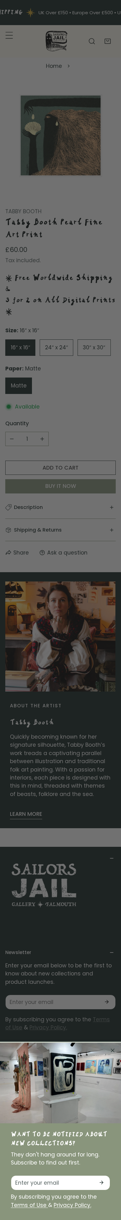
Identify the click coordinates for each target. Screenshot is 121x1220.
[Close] (112, 1050)
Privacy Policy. (72, 1205)
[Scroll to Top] (109, 1186)
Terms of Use (29, 1205)
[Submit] (101, 1182)
